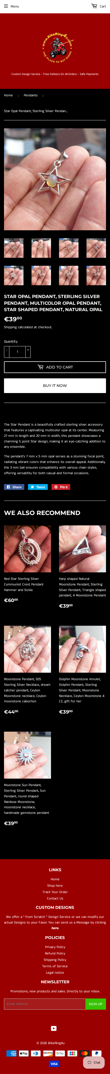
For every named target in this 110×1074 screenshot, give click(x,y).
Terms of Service (55, 966)
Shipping (10, 327)
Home (8, 95)
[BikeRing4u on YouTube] (54, 1029)
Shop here (55, 885)
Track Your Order (55, 892)
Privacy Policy (55, 947)
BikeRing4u (56, 1043)
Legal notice (55, 972)
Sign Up (96, 1004)
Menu (15, 6)
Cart (102, 6)
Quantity (11, 341)
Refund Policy (55, 953)
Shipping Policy (55, 959)
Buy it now (55, 385)
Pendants (31, 95)
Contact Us (55, 898)
